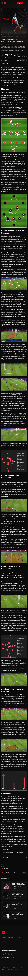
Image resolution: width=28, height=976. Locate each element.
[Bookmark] (6, 60)
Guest (23, 969)
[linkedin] (6, 954)
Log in (14, 3)
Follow (24, 872)
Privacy (13, 967)
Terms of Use (5, 967)
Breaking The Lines (8, 55)
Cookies (21, 967)
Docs (16, 969)
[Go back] (2, 3)
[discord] (11, 954)
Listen (23, 60)
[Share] (26, 60)
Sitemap (10, 969)
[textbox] (14, 460)
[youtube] (8, 954)
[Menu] (26, 3)
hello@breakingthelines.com (9, 950)
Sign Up (20, 3)
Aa (18, 60)
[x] (3, 954)
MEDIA (18, 937)
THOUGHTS (11, 937)
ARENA (4, 937)
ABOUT (4, 941)
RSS (3, 969)
